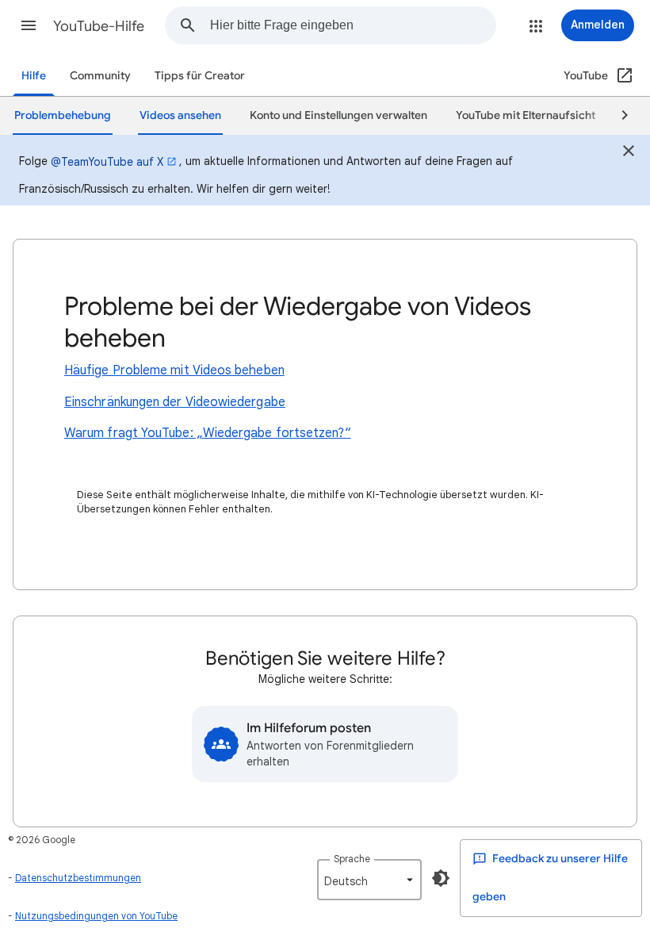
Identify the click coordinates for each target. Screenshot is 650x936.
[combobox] (352, 25)
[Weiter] (617, 116)
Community (100, 75)
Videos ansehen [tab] (180, 115)
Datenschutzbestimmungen (78, 878)
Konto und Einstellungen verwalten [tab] (338, 115)
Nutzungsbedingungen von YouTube (96, 916)
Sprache (352, 859)
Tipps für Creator (200, 75)
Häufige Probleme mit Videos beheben (174, 370)
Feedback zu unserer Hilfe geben (550, 877)
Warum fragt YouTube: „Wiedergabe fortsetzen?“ (207, 433)
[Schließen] (628, 153)
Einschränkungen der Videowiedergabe (174, 402)
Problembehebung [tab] (62, 115)
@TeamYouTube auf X (107, 162)
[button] (29, 25)
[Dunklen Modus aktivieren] (441, 878)
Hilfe (33, 75)
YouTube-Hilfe (98, 26)
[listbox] (369, 879)
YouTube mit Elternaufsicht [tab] (525, 115)
